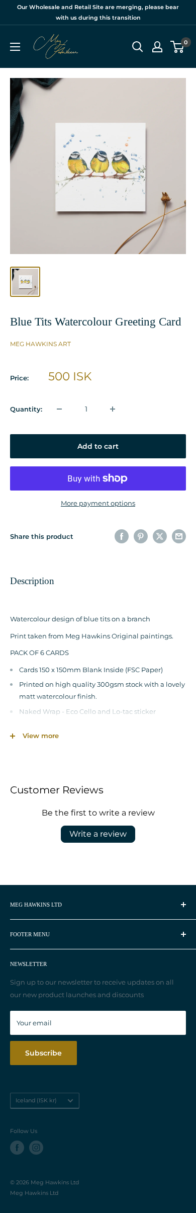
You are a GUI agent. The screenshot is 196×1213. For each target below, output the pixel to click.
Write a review (98, 834)
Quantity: (26, 409)
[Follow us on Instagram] (36, 1148)
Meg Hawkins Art (40, 344)
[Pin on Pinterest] (141, 536)
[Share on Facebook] (122, 536)
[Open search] (137, 46)
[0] (177, 47)
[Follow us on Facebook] (17, 1148)
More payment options (98, 503)
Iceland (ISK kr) (36, 1100)
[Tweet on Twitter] (160, 536)
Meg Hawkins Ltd (34, 1192)
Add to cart (98, 446)
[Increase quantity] (112, 409)
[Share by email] (179, 536)
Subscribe (43, 1053)
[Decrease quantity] (59, 409)
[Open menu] (15, 47)
